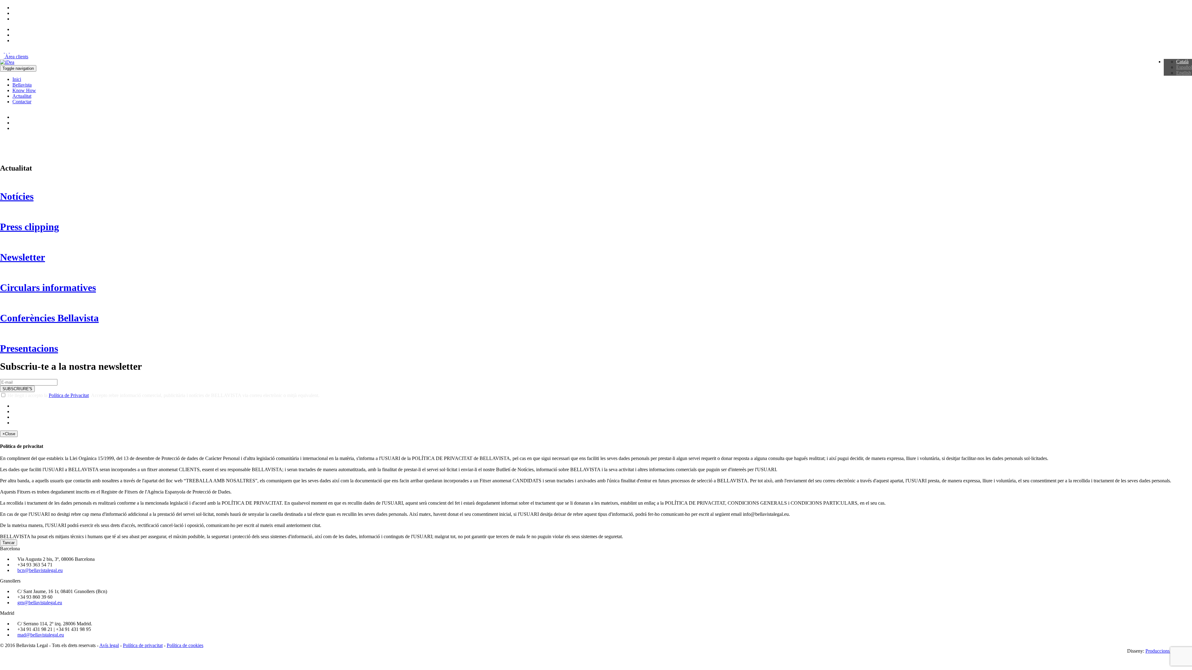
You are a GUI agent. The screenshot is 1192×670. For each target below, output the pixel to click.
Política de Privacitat (69, 395)
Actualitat (21, 96)
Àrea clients (16, 56)
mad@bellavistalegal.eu (40, 634)
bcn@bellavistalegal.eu (40, 570)
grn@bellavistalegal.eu (39, 602)
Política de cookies (185, 645)
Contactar (21, 101)
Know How (24, 90)
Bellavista (22, 84)
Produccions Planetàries (1168, 651)
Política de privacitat (143, 645)
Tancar (8, 542)
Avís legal (109, 645)
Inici (16, 79)
